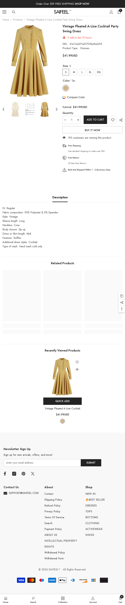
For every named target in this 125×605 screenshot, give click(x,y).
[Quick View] (77, 369)
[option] (30, 61)
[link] (21, 326)
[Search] (14, 12)
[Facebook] (4, 473)
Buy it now (92, 130)
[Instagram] (14, 473)
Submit (91, 463)
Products (18, 20)
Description (60, 197)
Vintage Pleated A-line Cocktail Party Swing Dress (62, 409)
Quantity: (68, 113)
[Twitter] (32, 473)
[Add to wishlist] (113, 120)
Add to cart (94, 120)
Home (5, 20)
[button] (3, 109)
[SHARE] (120, 120)
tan (62, 421)
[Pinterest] (23, 473)
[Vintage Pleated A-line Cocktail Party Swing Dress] (62, 376)
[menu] (4, 12)
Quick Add (62, 401)
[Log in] (111, 12)
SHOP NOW (82, 4)
